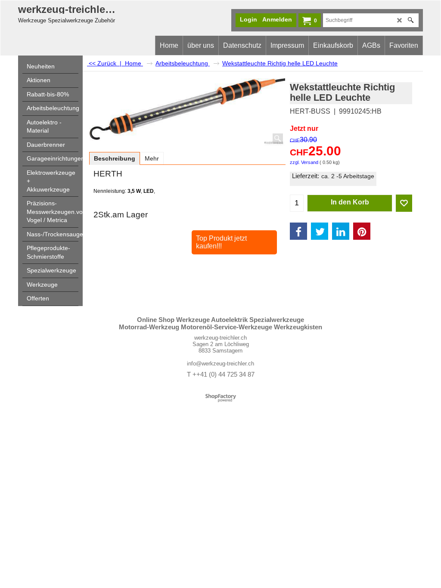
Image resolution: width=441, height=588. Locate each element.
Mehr (152, 158)
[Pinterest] (361, 231)
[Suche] (410, 20)
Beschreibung (114, 158)
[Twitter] (319, 231)
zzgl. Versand (304, 162)
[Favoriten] (404, 203)
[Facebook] (298, 231)
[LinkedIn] (340, 231)
